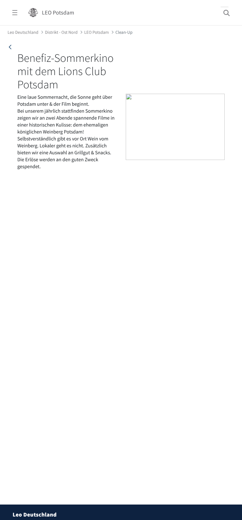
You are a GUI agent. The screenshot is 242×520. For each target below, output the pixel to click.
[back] (10, 47)
